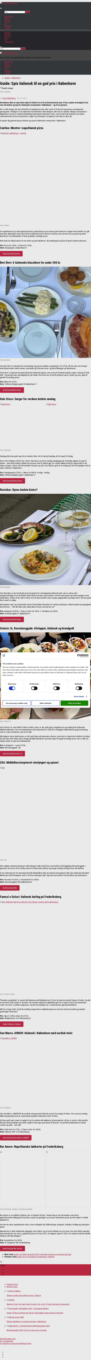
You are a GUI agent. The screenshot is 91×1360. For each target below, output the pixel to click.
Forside (7, 32)
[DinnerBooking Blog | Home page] (8, 3)
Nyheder (7, 35)
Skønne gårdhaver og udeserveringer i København (26, 1321)
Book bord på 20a (10, 888)
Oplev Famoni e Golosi (12, 1024)
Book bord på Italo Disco (12, 481)
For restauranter (6, 1341)
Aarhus (7, 19)
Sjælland (7, 26)
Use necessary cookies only (16, 703)
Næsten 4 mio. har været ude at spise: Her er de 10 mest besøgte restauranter (38, 1304)
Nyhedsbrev (9, 42)
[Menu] (1, 8)
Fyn (5, 23)
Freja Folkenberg (9, 98)
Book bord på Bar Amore (12, 1248)
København (8, 16)
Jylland (7, 28)
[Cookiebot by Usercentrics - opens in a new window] (78, 655)
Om (5, 39)
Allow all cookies (74, 703)
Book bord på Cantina (11, 254)
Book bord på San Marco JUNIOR (16, 1138)
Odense (7, 21)
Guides (7, 37)
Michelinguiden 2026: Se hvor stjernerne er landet (27, 1330)
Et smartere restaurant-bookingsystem (15, 1343)
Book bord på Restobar (12, 619)
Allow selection (45, 703)
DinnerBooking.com (8, 1339)
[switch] (34, 688)
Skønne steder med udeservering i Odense (24, 1295)
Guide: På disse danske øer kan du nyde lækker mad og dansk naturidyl (35, 1313)
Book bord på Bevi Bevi (12, 390)
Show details (79, 696)
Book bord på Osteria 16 (12, 753)
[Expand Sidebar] (1, 1261)
